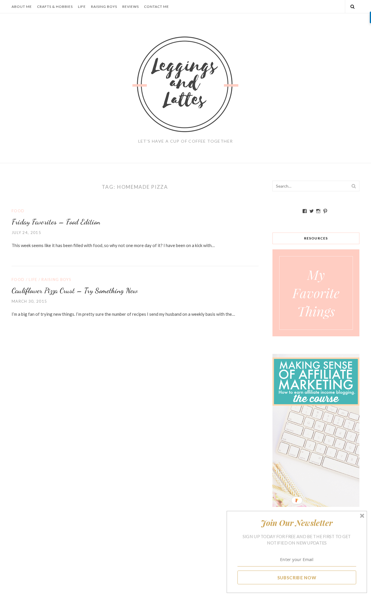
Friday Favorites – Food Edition (56, 221)
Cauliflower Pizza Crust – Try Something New (75, 290)
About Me (22, 6)
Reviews (130, 6)
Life (82, 6)
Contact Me (156, 6)
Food (18, 210)
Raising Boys (104, 6)
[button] (297, 523)
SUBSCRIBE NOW (297, 577)
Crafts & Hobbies (55, 6)
